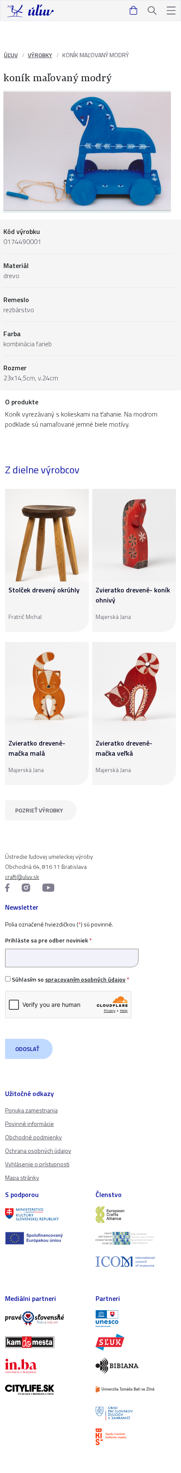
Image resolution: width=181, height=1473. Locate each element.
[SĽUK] (136, 1342)
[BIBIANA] (136, 1365)
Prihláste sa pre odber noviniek (48, 940)
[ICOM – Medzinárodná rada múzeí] (136, 1261)
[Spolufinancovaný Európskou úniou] (45, 1238)
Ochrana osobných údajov (38, 1150)
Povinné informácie (29, 1123)
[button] (171, 10)
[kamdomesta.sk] (45, 1342)
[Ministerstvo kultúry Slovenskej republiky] (45, 1214)
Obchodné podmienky (33, 1137)
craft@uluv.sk (22, 876)
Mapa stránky (22, 1177)
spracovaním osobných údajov (85, 979)
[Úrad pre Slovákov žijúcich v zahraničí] (136, 1413)
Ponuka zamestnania (31, 1110)
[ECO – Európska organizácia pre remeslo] (136, 1238)
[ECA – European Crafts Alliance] (136, 1214)
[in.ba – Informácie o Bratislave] (45, 1365)
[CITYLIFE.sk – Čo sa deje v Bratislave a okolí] (45, 1389)
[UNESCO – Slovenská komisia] (136, 1318)
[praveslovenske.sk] (45, 1318)
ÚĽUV (11, 54)
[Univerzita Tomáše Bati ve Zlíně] (136, 1389)
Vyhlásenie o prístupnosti (37, 1164)
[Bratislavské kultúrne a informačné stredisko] (136, 1436)
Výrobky (40, 54)
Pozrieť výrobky (39, 810)
